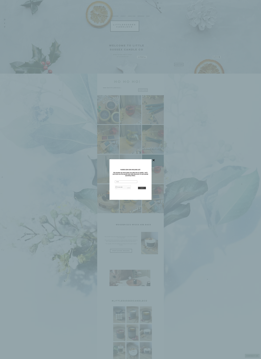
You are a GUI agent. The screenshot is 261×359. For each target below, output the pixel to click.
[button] (154, 160)
